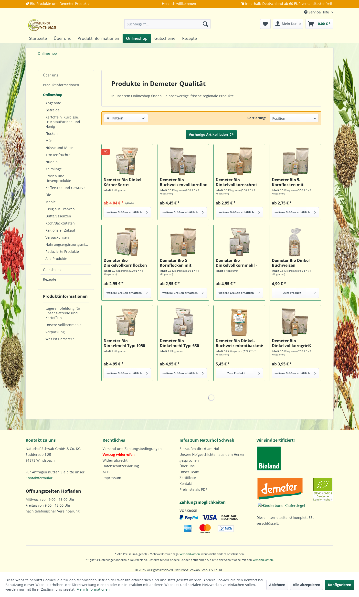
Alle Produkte (56, 258)
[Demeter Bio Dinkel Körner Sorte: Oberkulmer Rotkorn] (127, 161)
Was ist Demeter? (59, 339)
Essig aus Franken (60, 209)
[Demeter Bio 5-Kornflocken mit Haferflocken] (295, 161)
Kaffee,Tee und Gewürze (65, 187)
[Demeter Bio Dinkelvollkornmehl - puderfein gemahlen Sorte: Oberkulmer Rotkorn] (239, 242)
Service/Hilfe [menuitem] (318, 12)
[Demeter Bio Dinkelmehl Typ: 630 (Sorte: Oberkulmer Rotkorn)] (183, 322)
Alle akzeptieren (306, 584)
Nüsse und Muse (59, 147)
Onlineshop (52, 94)
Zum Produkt (292, 293)
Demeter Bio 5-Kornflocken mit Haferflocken (288, 182)
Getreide (52, 110)
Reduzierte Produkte (62, 251)
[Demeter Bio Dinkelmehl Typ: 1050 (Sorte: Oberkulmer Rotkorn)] (127, 322)
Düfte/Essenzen (58, 216)
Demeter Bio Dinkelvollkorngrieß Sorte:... (291, 343)
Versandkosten (190, 554)
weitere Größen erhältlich (124, 212)
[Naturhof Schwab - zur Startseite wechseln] (42, 25)
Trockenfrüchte (57, 154)
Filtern (117, 118)
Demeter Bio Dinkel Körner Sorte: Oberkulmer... (122, 182)
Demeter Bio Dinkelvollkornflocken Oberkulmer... (125, 263)
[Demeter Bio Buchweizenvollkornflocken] (183, 161)
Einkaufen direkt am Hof (199, 448)
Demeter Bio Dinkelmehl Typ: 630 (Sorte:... (179, 343)
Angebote (53, 103)
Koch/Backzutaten (60, 223)
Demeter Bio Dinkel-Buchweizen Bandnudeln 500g (291, 263)
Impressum (112, 477)
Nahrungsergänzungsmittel (68, 244)
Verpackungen (57, 237)
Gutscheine (52, 269)
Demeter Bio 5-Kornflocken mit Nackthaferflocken (178, 263)
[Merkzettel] (265, 24)
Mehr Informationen (93, 589)
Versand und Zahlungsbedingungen (132, 448)
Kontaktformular (39, 478)
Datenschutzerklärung (121, 466)
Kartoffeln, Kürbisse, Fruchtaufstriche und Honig (62, 122)
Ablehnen (277, 584)
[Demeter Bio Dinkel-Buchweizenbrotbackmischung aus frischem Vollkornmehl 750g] (239, 322)
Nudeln (51, 162)
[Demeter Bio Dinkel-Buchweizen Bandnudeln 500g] (295, 242)
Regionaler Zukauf (60, 230)
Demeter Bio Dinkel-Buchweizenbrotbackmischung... (239, 343)
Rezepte (49, 279)
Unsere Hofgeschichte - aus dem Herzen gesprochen (212, 457)
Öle (48, 194)
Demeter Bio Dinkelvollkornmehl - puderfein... (236, 263)
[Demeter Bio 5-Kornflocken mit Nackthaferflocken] (183, 242)
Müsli (49, 140)
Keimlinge (53, 169)
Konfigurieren (339, 584)
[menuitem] (167, 24)
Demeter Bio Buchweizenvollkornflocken (183, 182)
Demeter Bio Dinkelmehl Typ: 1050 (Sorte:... (124, 343)
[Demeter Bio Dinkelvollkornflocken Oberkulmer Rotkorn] (127, 242)
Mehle (50, 202)
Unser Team (189, 471)
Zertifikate (188, 477)
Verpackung (55, 332)
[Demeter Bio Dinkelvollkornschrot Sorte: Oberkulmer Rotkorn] (239, 161)
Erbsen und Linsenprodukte (58, 178)
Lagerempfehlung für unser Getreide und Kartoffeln (62, 313)
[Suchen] (205, 24)
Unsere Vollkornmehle (63, 324)
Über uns (50, 75)
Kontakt (186, 483)
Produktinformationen (61, 85)
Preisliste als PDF (193, 489)
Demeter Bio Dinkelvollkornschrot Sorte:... (236, 182)
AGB (106, 471)
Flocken (51, 133)
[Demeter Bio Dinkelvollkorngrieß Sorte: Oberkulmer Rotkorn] (295, 322)
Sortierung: (256, 118)
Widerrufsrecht (115, 460)
